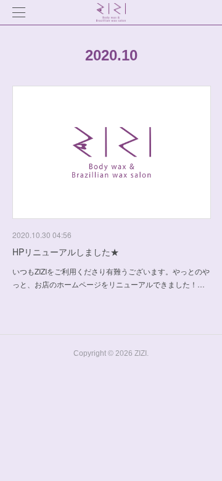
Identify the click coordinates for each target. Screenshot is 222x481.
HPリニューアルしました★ (65, 251)
